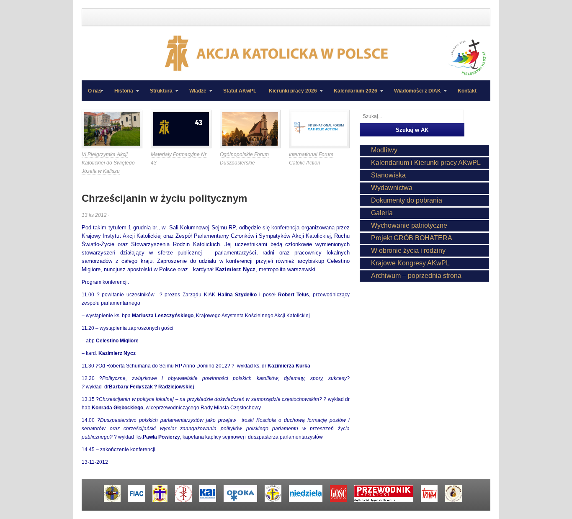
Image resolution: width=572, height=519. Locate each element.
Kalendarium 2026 (352, 94)
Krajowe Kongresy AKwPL (410, 263)
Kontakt (467, 91)
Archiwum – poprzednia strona (416, 275)
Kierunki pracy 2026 (290, 94)
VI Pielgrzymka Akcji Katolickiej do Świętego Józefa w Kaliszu (108, 163)
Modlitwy (384, 150)
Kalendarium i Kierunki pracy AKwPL (426, 162)
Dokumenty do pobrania (406, 200)
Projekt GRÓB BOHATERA (411, 238)
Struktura (158, 94)
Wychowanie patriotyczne (409, 225)
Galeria (382, 212)
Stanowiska (388, 175)
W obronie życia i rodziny (408, 250)
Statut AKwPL (239, 91)
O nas (95, 91)
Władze (194, 94)
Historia (120, 94)
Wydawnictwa (391, 187)
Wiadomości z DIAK (414, 94)
